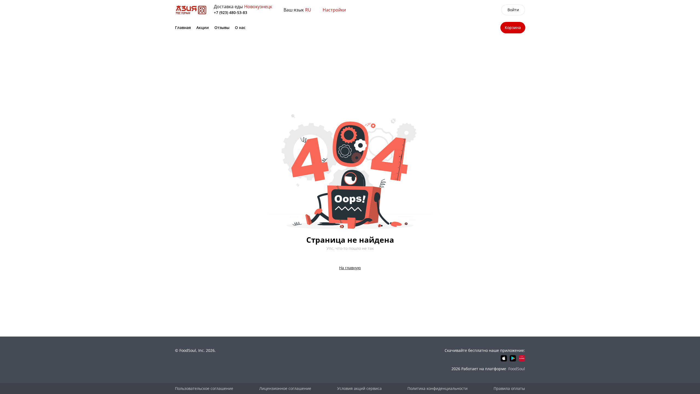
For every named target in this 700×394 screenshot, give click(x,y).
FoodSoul (516, 368)
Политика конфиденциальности (437, 388)
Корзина (513, 27)
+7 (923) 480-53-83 (230, 12)
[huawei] (522, 358)
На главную (350, 267)
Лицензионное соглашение (285, 388)
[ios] (504, 358)
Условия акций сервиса (359, 388)
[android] (513, 358)
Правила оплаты (509, 388)
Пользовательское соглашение (204, 388)
